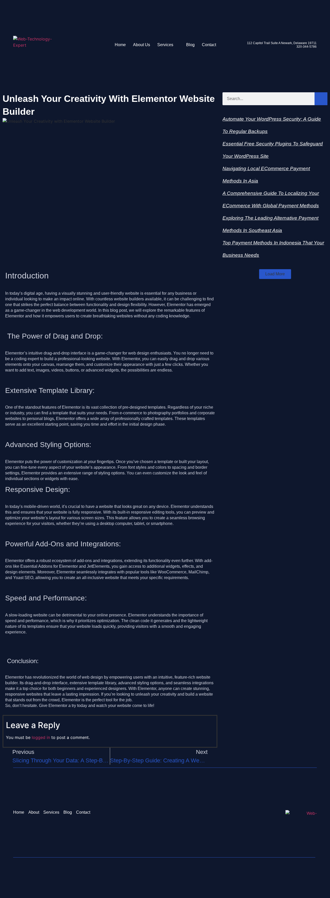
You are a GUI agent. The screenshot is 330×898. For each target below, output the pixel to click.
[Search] (321, 98)
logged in (41, 737)
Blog (190, 45)
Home (120, 45)
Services (165, 45)
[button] (275, 274)
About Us (141, 45)
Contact (209, 45)
